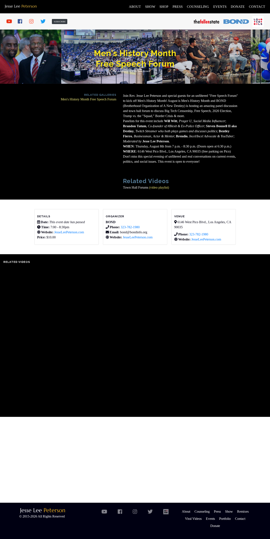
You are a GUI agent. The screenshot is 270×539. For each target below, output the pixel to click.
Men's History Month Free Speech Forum (88, 99)
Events (220, 6)
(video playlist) (159, 187)
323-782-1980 (130, 227)
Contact (257, 6)
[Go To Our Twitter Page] (44, 21)
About (135, 6)
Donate (238, 6)
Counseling (198, 6)
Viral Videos (193, 518)
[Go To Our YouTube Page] (10, 21)
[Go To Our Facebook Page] (22, 21)
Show (150, 6)
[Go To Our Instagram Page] (33, 21)
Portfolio (225, 518)
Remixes (243, 511)
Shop (163, 6)
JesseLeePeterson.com (69, 232)
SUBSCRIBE (60, 21)
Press (178, 6)
